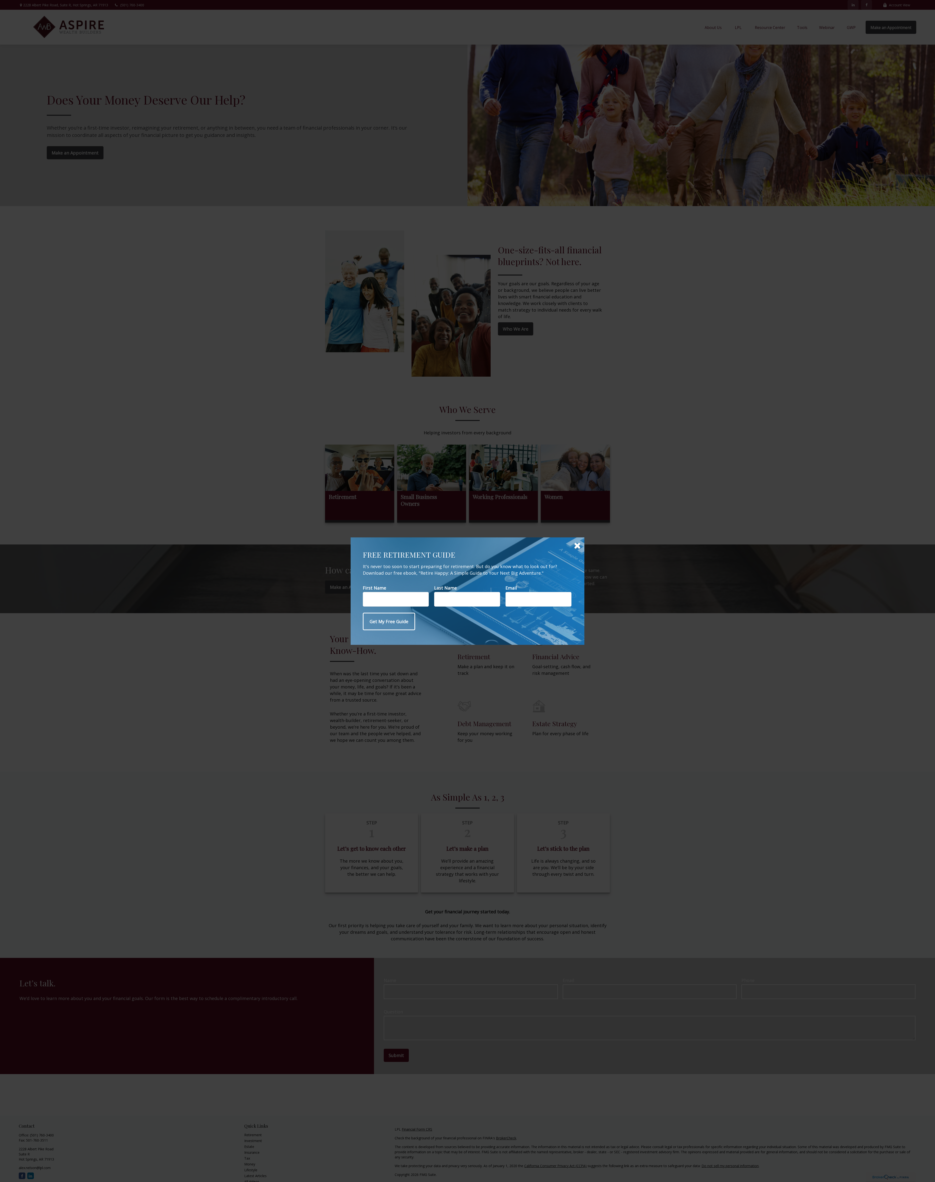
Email (511, 588)
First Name (374, 588)
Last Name (445, 588)
